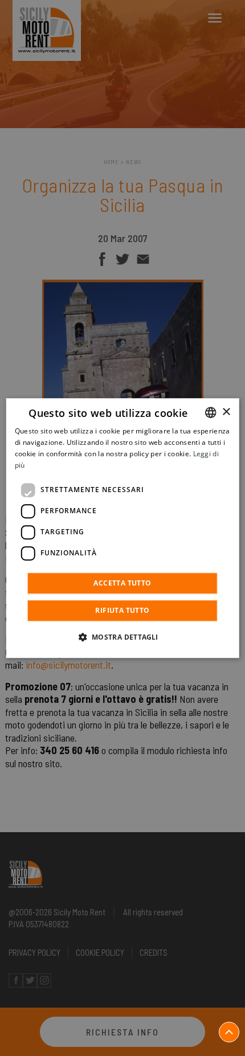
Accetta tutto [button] (122, 583)
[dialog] (122, 528)
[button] (122, 637)
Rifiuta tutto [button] (122, 610)
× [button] (226, 412)
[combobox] (210, 412)
